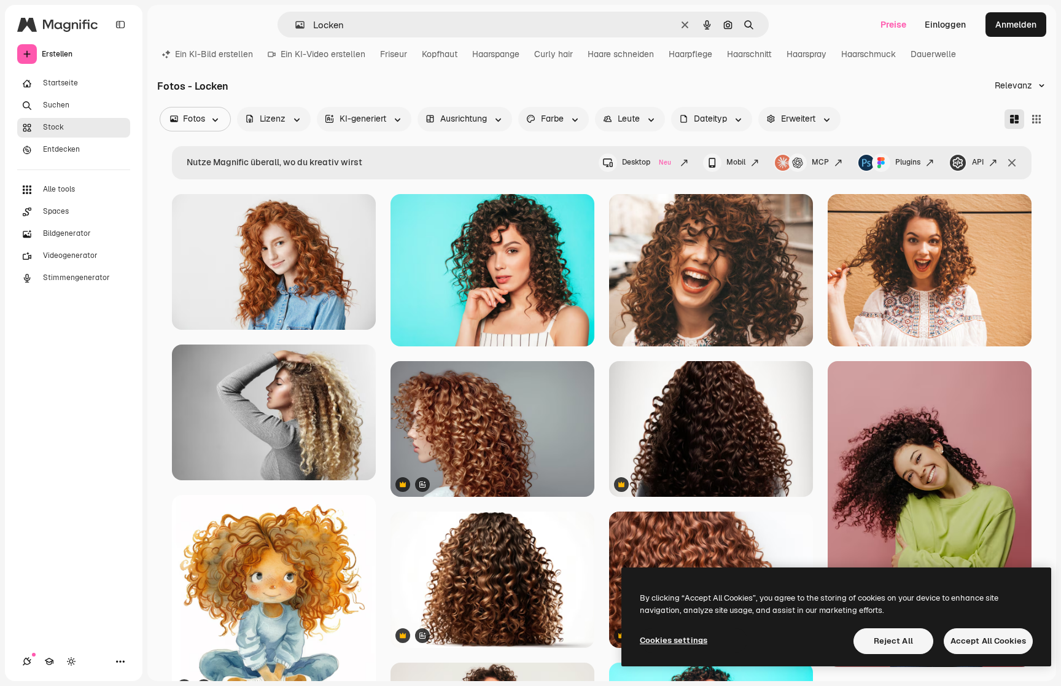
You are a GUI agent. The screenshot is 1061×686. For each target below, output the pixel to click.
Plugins (907, 162)
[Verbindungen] (27, 661)
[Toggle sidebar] (120, 24)
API (978, 162)
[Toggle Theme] (71, 661)
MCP (820, 162)
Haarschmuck (868, 54)
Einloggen (945, 24)
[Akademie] (49, 661)
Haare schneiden (621, 54)
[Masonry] (1014, 119)
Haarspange (495, 54)
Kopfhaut (439, 54)
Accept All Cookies (988, 641)
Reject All (893, 641)
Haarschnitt (749, 54)
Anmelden (1015, 24)
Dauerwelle (933, 54)
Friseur (393, 54)
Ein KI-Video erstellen (323, 54)
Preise (893, 24)
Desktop (646, 162)
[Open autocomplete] (295, 24)
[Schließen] (1012, 163)
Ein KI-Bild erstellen (214, 54)
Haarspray (806, 54)
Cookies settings (673, 640)
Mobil (735, 162)
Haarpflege (690, 54)
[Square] (1036, 119)
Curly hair (553, 54)
